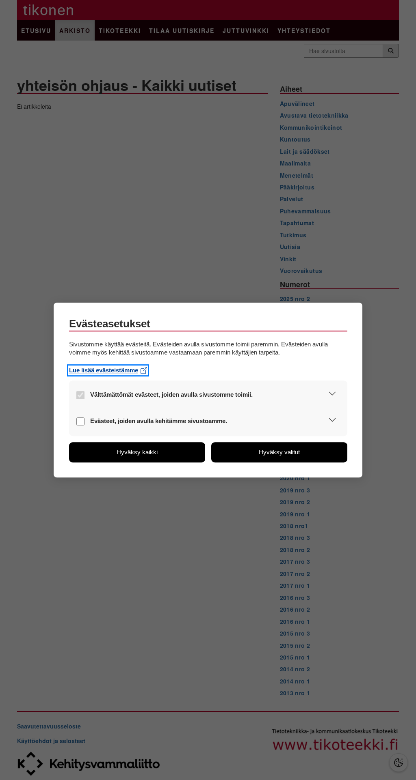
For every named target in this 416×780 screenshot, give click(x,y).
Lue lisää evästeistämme (103, 370)
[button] (332, 395)
